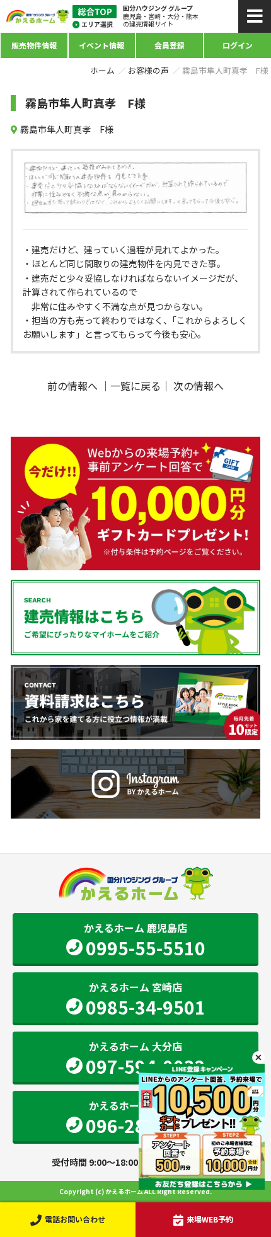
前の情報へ (72, 385)
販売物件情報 (34, 45)
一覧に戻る (135, 385)
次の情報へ (198, 385)
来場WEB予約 (210, 1219)
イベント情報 (101, 45)
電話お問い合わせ (75, 1219)
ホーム (102, 70)
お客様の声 (148, 70)
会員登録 (169, 45)
